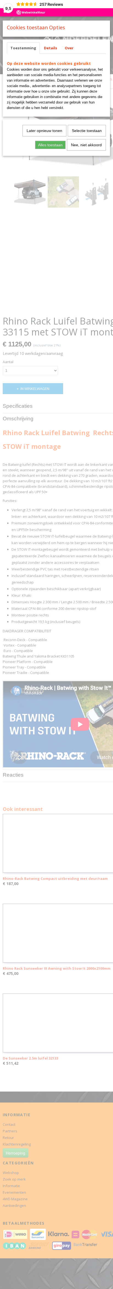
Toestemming (23, 47)
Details (50, 47)
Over (69, 47)
